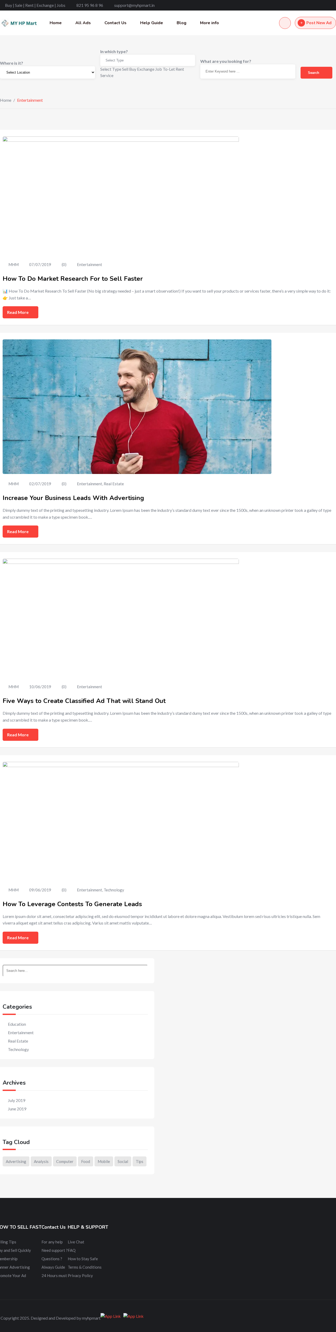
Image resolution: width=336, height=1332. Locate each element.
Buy (132, 69)
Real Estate (114, 483)
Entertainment (89, 264)
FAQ (72, 1250)
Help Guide (151, 23)
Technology (114, 889)
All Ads (83, 23)
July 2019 (16, 1100)
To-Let (169, 69)
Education (17, 1024)
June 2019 (17, 1108)
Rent (180, 69)
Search (314, 73)
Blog (181, 23)
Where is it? (11, 62)
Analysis (41, 1161)
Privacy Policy (80, 1275)
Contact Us (115, 23)
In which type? (114, 51)
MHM (13, 264)
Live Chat (76, 1241)
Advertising (16, 1161)
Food (85, 1161)
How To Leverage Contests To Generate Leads (72, 904)
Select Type (115, 60)
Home (56, 23)
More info (209, 23)
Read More (18, 312)
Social (123, 1161)
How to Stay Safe (83, 1258)
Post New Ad (319, 22)
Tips (139, 1161)
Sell (125, 69)
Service (106, 75)
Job (158, 69)
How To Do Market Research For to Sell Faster (73, 278)
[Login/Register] (285, 23)
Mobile (104, 1161)
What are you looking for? (225, 61)
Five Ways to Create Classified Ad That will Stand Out (84, 701)
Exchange (145, 69)
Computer (65, 1161)
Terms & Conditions (85, 1267)
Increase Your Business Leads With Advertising (73, 498)
